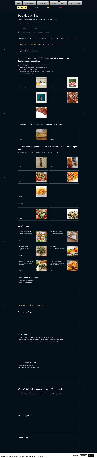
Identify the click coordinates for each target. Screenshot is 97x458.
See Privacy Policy (42, 456)
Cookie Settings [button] (75, 455)
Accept (90, 455)
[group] (36, 28)
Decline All (83, 455)
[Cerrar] (95, 455)
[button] (24, 28)
